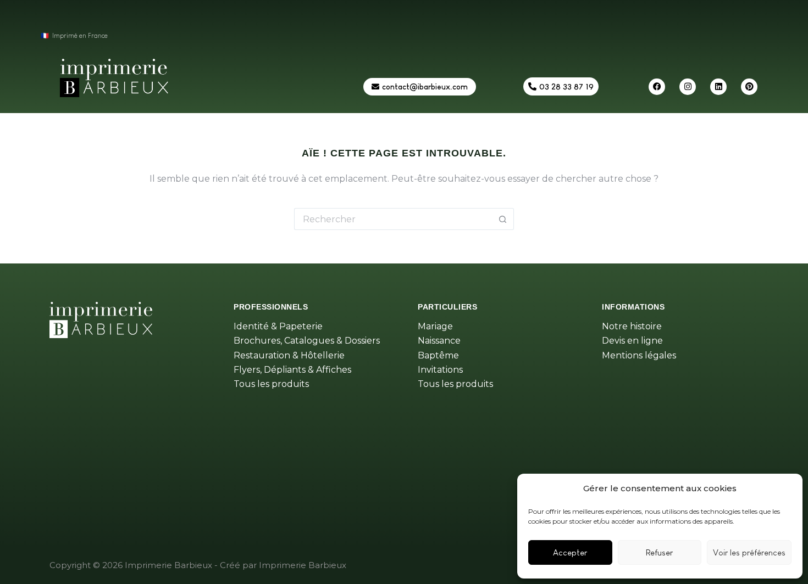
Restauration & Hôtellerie (289, 355)
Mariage (435, 326)
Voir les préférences (749, 552)
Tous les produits (271, 384)
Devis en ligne (632, 340)
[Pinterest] (749, 86)
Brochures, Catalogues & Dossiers (307, 340)
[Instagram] (687, 86)
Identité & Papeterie (278, 326)
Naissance (439, 340)
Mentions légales (639, 355)
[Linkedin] (718, 86)
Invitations (440, 369)
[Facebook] (657, 86)
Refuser (659, 552)
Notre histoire (632, 326)
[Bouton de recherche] (503, 219)
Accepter (570, 552)
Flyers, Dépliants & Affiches (292, 369)
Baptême (438, 355)
